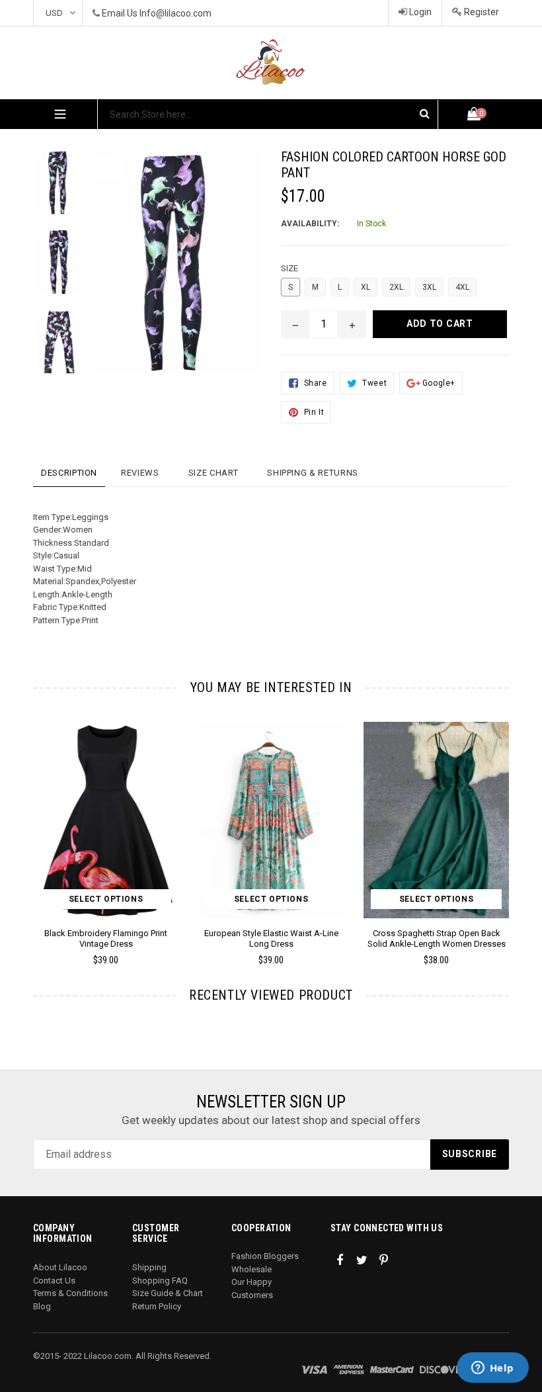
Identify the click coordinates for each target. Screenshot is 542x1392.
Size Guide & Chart (167, 1293)
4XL (462, 287)
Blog (42, 1306)
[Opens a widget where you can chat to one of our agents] (492, 1368)
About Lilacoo (60, 1267)
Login (419, 12)
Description (69, 473)
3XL (429, 287)
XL (365, 287)
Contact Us (54, 1280)
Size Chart (213, 473)
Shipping (149, 1267)
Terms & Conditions (70, 1293)
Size (289, 268)
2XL (396, 287)
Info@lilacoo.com (175, 13)
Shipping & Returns (312, 473)
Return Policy (156, 1306)
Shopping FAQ (160, 1280)
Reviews (140, 473)
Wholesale (251, 1269)
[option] (49, 189)
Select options (106, 899)
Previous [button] (33, 824)
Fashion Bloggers (265, 1256)
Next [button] (503, 824)
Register (480, 12)
